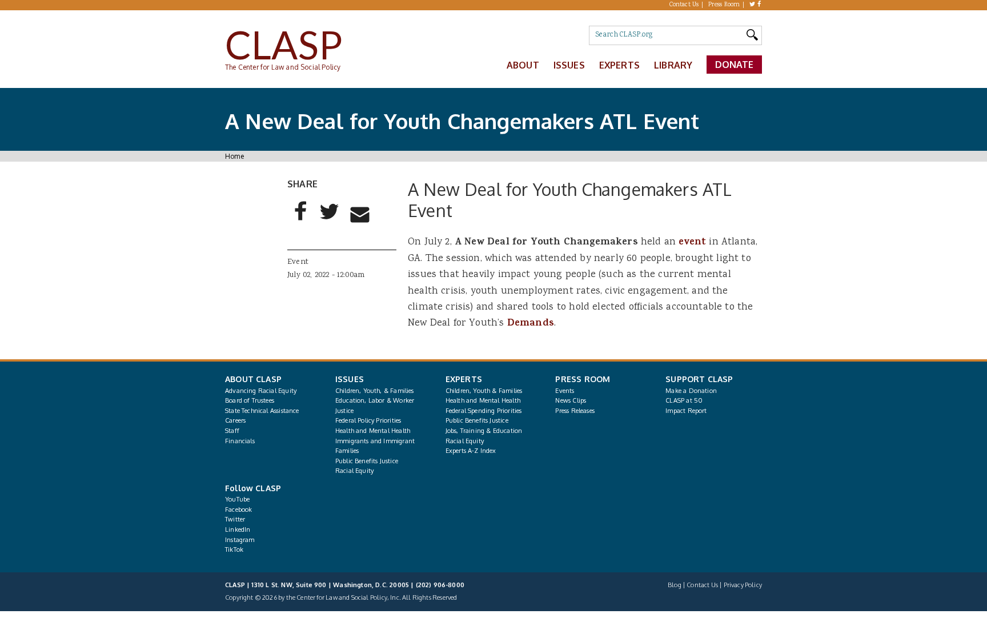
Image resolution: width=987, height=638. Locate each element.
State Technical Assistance (262, 411)
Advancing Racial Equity (260, 391)
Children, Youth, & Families (374, 391)
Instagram (240, 540)
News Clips (570, 400)
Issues (569, 65)
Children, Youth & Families (484, 391)
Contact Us (684, 5)
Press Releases (574, 411)
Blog (674, 585)
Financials (240, 441)
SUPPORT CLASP (699, 379)
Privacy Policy (743, 585)
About (523, 65)
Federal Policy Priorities (368, 420)
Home (234, 156)
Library (673, 65)
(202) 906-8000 (440, 585)
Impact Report (686, 411)
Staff (232, 431)
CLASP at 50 (684, 400)
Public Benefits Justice (366, 461)
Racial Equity (354, 471)
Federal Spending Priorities (484, 411)
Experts (619, 65)
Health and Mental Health (372, 431)
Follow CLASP (253, 488)
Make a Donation (691, 391)
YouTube (237, 499)
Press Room (724, 5)
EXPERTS (464, 379)
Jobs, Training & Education (484, 431)
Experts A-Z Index (471, 451)
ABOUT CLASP (253, 379)
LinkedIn (237, 529)
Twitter (235, 519)
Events (564, 391)
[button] (301, 220)
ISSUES (349, 379)
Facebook (238, 509)
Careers (235, 420)
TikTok (234, 549)
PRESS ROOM (582, 379)
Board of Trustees (249, 400)
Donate (734, 64)
